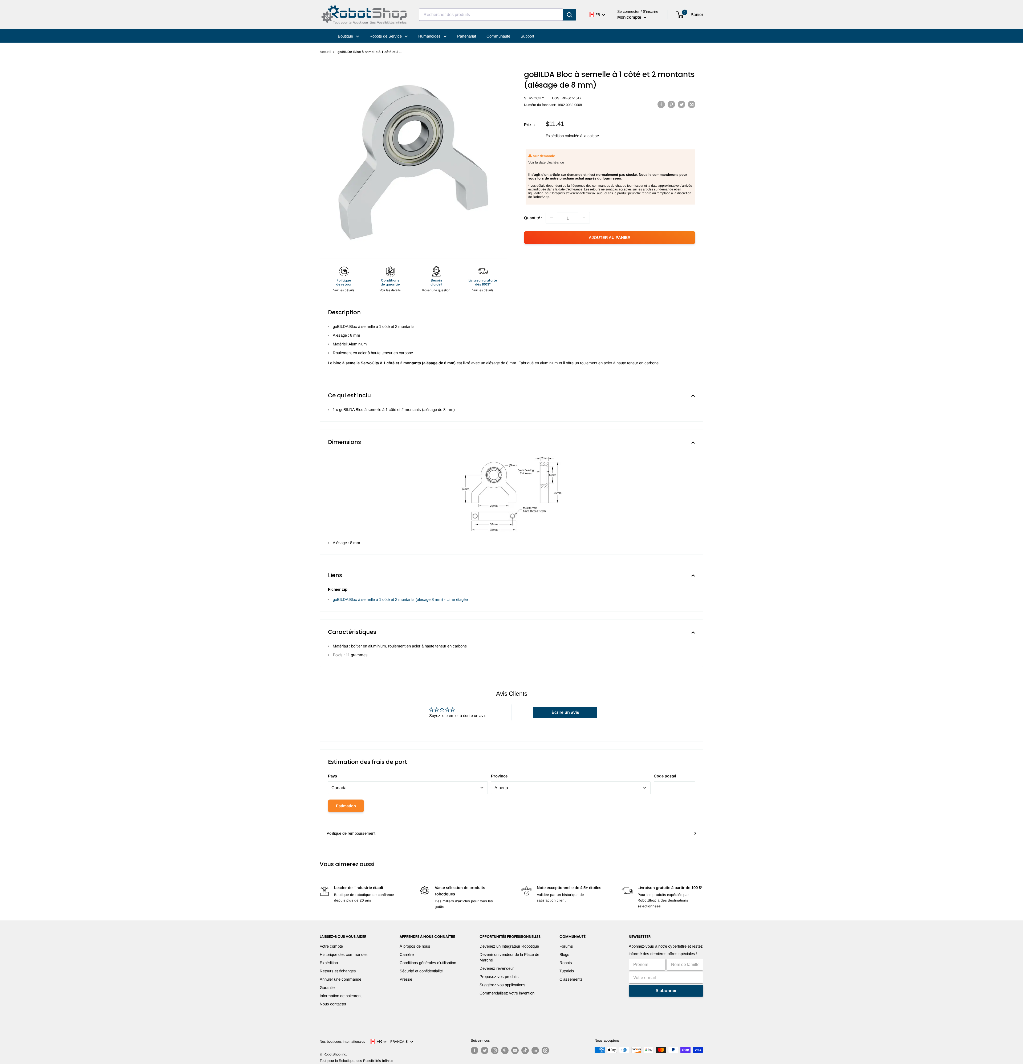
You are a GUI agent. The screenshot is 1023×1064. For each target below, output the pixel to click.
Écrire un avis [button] (565, 712)
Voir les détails (343, 290)
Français (400, 1041)
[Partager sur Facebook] (661, 104)
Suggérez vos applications (502, 985)
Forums (566, 946)
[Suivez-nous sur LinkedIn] (535, 1050)
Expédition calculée (562, 135)
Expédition (329, 962)
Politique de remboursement (351, 833)
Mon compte (629, 17)
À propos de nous (415, 946)
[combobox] (491, 15)
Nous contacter (333, 1004)
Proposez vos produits (499, 976)
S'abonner (666, 990)
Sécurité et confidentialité (421, 971)
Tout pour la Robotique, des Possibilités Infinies (356, 1061)
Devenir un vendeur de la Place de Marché (509, 957)
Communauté (498, 36)
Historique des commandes (344, 954)
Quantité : (533, 217)
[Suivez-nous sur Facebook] (474, 1050)
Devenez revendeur (497, 968)
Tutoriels (566, 971)
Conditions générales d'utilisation (428, 962)
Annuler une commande (340, 979)
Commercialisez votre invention (507, 993)
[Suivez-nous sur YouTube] (515, 1050)
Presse (406, 979)
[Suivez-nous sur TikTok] (525, 1050)
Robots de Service (386, 36)
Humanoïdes (430, 36)
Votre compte (331, 946)
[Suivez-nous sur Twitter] (484, 1050)
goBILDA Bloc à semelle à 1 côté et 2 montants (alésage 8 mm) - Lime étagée (400, 599)
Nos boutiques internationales (342, 1041)
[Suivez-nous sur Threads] (545, 1050)
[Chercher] (569, 15)
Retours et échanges (338, 971)
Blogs (564, 954)
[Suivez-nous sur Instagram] (494, 1050)
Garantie (327, 987)
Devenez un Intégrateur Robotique (509, 946)
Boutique (346, 36)
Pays (332, 776)
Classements (571, 979)
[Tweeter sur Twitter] (681, 104)
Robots (565, 962)
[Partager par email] (691, 104)
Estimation (346, 806)
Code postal (665, 776)
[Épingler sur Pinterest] (671, 104)
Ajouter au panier (610, 237)
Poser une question (436, 290)
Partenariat (466, 36)
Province (499, 776)
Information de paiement (341, 995)
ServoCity (534, 98)
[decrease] (551, 217)
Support (527, 36)
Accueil (325, 52)
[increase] (584, 217)
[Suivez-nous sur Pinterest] (505, 1050)
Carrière (407, 954)
